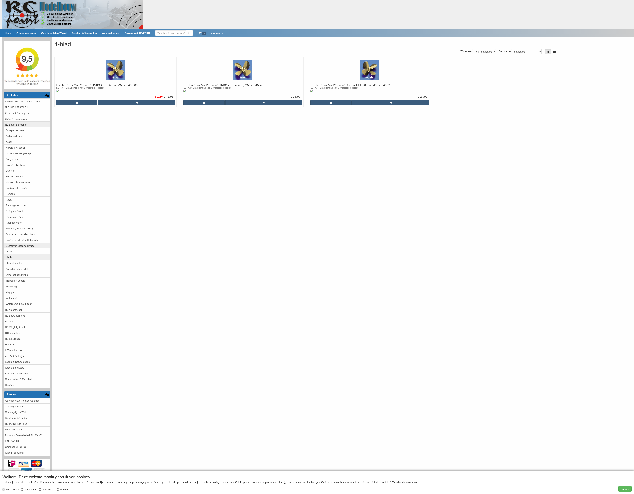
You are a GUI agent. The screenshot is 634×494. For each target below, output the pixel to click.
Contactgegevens (14, 406)
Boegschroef (12, 159)
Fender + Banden (15, 176)
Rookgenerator (14, 222)
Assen (9, 141)
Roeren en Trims (14, 217)
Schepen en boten (15, 130)
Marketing (65, 489)
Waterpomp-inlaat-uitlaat (19, 303)
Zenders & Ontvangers (17, 113)
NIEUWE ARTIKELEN (16, 107)
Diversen (10, 170)
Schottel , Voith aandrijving (20, 228)
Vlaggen (10, 292)
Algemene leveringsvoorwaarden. (22, 400)
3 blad (10, 251)
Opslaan (625, 489)
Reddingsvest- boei (16, 205)
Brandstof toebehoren (16, 373)
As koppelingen (14, 136)
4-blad (10, 257)
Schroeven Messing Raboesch (22, 240)
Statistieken (48, 489)
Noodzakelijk (12, 489)
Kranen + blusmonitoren (18, 182)
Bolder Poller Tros (15, 165)
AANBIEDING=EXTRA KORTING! (22, 101)
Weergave (466, 51)
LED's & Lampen (14, 350)
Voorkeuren (31, 489)
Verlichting (11, 286)
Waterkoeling (12, 298)
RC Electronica (13, 338)
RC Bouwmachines (15, 315)
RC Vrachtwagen (14, 309)
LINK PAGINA (12, 441)
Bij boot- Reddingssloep (18, 153)
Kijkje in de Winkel (14, 452)
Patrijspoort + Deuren (17, 188)
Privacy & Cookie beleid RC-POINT (23, 435)
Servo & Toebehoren (16, 118)
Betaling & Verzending (16, 418)
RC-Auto (9, 321)
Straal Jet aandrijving (17, 274)
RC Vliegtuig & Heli (15, 327)
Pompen (10, 193)
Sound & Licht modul (17, 269)
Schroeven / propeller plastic (21, 234)
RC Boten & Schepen (16, 124)
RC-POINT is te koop (16, 423)
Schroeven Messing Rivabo (20, 245)
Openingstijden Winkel (16, 412)
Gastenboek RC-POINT (17, 446)
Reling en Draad (14, 211)
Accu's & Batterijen (15, 356)
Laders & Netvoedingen (17, 361)
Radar (9, 199)
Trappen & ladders (15, 280)
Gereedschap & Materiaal (18, 379)
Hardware (10, 344)
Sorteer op (505, 51)
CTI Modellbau (12, 333)
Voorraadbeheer (13, 429)
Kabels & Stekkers (14, 367)
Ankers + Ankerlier (15, 147)
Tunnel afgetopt (15, 263)
